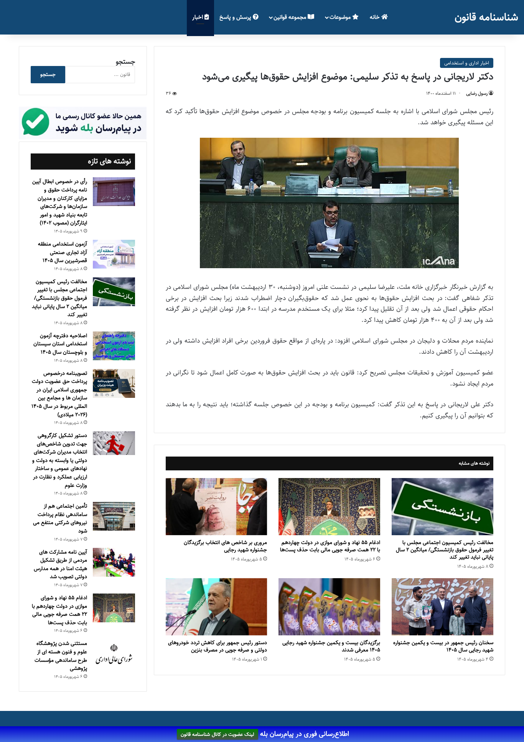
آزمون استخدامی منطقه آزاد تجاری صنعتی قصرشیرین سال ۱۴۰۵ (62, 252)
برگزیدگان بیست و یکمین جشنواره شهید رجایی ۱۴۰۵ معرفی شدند (331, 646)
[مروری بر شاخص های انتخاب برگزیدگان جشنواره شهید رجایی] (216, 506)
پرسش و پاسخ (236, 17)
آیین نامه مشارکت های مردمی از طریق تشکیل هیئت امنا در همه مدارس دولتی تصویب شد (60, 564)
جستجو (125, 61)
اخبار (198, 17)
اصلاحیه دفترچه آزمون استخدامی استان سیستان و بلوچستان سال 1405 (60, 343)
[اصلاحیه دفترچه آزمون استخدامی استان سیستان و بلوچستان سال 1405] (114, 345)
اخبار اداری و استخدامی (466, 63)
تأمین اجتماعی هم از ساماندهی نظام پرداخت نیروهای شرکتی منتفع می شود (60, 518)
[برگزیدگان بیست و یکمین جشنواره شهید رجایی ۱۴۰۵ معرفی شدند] (329, 606)
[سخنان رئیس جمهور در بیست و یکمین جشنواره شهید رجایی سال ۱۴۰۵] (442, 606)
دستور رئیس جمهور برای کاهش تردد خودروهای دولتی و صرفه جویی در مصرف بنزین (217, 646)
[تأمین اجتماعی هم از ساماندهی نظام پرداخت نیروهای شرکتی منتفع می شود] (114, 516)
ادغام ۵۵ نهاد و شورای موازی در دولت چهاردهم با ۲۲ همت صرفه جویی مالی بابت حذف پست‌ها (330, 546)
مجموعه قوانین (291, 17)
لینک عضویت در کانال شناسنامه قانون (217, 734)
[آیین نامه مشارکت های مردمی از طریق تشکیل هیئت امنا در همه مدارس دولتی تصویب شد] (114, 562)
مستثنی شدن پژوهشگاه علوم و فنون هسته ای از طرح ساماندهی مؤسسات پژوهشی (61, 656)
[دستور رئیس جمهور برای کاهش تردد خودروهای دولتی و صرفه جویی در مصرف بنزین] (216, 606)
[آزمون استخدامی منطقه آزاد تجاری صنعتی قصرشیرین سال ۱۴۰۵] (114, 254)
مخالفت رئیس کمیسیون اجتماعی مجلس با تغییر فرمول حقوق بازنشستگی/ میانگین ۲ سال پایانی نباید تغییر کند (444, 549)
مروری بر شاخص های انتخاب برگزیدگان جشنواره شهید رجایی (225, 546)
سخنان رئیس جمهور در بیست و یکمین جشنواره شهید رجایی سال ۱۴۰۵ (443, 646)
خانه (375, 17)
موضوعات (341, 17)
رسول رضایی (477, 93)
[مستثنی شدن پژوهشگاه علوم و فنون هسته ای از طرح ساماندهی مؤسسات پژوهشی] (114, 654)
